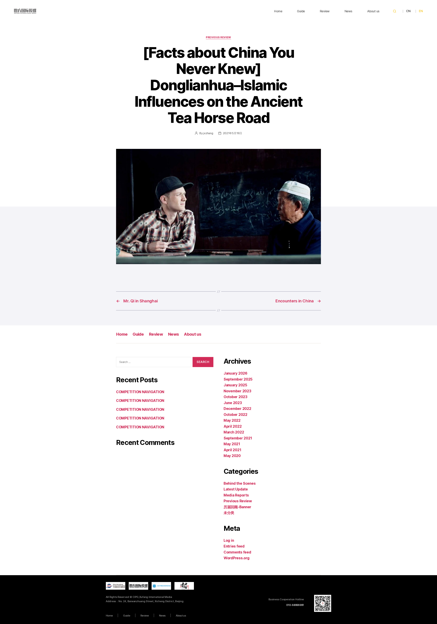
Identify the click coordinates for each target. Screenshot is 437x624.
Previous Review (218, 37)
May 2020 (232, 456)
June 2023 (233, 403)
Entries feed (234, 546)
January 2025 (235, 385)
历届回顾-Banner (237, 507)
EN (421, 11)
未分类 (229, 513)
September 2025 (238, 379)
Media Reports (236, 495)
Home (278, 11)
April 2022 (233, 426)
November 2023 (237, 391)
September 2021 (238, 438)
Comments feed (237, 552)
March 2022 (234, 432)
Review (325, 11)
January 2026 (235, 373)
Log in (229, 540)
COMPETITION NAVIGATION (140, 392)
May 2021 (232, 444)
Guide (301, 11)
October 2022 (235, 414)
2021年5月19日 (232, 133)
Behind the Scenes (240, 483)
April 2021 (232, 450)
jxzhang (208, 133)
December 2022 (237, 408)
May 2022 (232, 420)
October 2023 (235, 397)
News (348, 11)
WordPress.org (237, 558)
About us (373, 11)
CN (408, 11)
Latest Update (236, 489)
